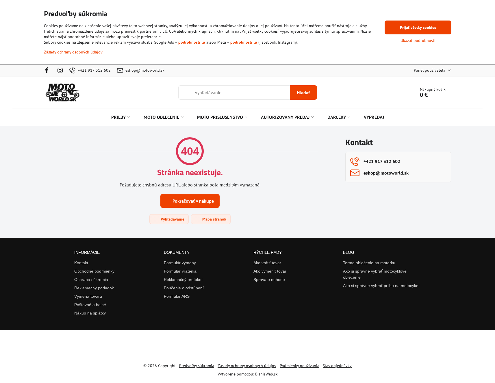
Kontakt (81, 262)
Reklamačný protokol (183, 279)
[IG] (60, 70)
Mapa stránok (213, 219)
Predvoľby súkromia (196, 365)
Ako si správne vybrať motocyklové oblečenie (375, 274)
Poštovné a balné (90, 304)
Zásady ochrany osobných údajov (247, 365)
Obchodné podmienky (94, 271)
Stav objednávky (337, 365)
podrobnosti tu (191, 42)
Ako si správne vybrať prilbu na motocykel (381, 285)
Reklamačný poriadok (94, 288)
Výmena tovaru (88, 296)
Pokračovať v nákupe (192, 201)
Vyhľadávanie (172, 219)
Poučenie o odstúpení (184, 288)
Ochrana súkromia (91, 279)
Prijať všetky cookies (418, 27)
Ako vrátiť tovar (267, 262)
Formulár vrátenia (180, 271)
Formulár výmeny (180, 262)
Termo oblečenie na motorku (369, 262)
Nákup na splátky (90, 313)
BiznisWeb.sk (266, 374)
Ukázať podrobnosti (418, 40)
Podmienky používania (299, 365)
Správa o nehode (269, 279)
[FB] (48, 70)
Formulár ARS (177, 296)
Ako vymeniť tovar (269, 271)
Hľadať (303, 92)
